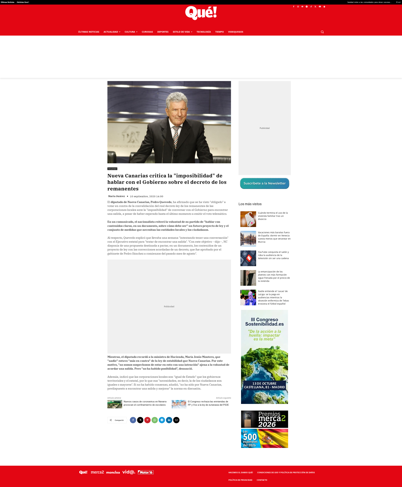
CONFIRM (179, 289)
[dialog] (201, 243)
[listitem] (201, 235)
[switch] (240, 243)
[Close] (255, 193)
